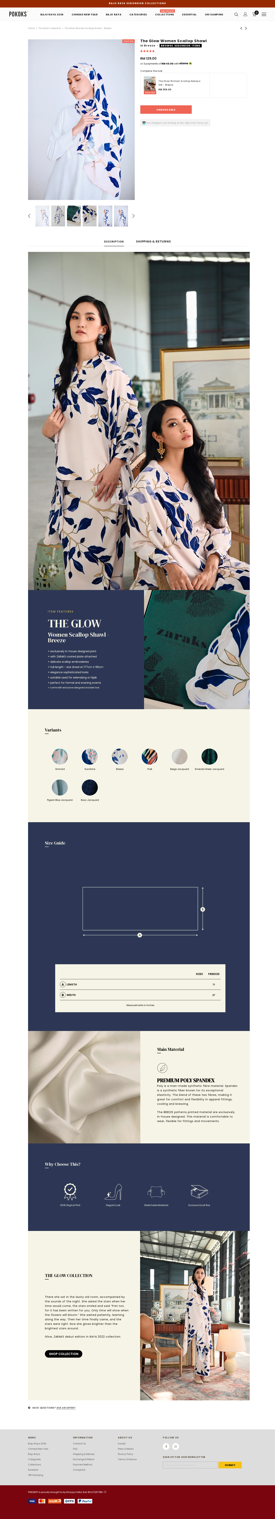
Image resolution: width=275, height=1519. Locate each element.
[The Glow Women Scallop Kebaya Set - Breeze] (150, 85)
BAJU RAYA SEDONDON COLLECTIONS (137, 3)
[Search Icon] (236, 14)
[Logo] (20, 14)
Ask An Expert (66, 1407)
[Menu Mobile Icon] (264, 14)
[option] (81, 119)
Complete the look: (151, 71)
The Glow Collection (49, 28)
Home (31, 28)
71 (214, 984)
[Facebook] (166, 1446)
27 (213, 995)
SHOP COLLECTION (63, 1354)
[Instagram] (175, 1446)
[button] (147, 51)
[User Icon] (245, 14)
